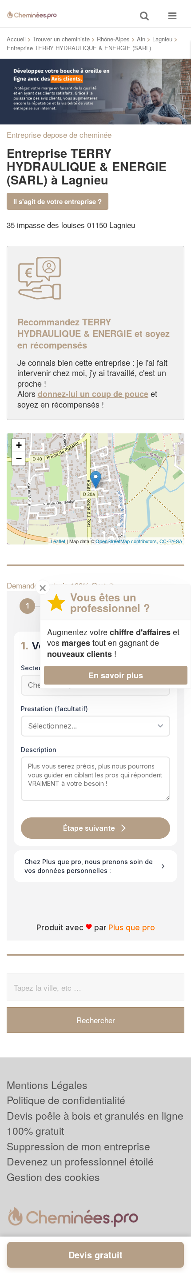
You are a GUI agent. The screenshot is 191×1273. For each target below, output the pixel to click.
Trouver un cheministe (61, 39)
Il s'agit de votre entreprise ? (57, 201)
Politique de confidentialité (66, 1100)
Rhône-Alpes (113, 39)
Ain (141, 39)
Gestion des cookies (53, 1176)
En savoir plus (115, 675)
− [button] (19, 458)
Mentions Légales (47, 1084)
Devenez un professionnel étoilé (80, 1161)
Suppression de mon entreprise (78, 1146)
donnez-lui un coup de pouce (93, 394)
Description (38, 749)
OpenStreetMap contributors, (127, 540)
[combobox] (92, 726)
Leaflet (58, 540)
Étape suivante (89, 828)
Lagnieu (162, 39)
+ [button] (19, 445)
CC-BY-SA (170, 540)
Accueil (16, 39)
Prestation (54, 709)
